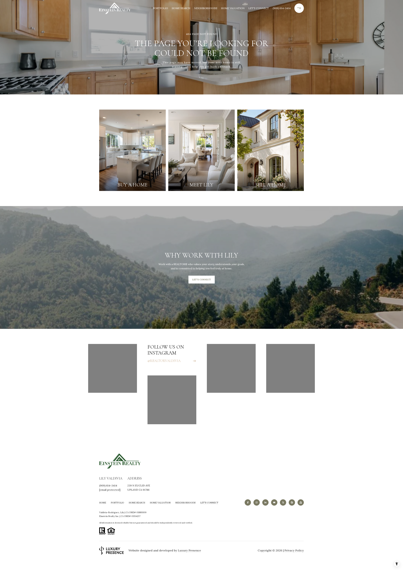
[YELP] (283, 502)
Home (102, 502)
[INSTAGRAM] (256, 502)
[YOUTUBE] (274, 502)
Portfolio (160, 8)
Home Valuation (233, 8)
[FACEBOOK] (248, 502)
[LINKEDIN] (265, 502)
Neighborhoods (205, 8)
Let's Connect (209, 502)
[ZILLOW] (301, 502)
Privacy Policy (294, 550)
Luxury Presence (189, 550)
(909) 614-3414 (282, 8)
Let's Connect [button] (201, 279)
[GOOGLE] (292, 502)
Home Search (181, 8)
